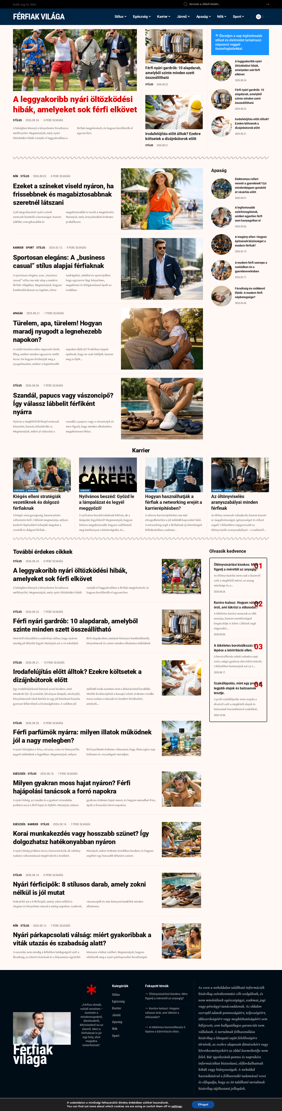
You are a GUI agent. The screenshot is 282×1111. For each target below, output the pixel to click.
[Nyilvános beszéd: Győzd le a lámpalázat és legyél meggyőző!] (108, 475)
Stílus (17, 120)
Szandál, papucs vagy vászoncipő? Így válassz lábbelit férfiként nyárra (63, 403)
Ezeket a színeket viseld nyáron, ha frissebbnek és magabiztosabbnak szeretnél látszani (63, 194)
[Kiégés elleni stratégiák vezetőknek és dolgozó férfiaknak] (42, 475)
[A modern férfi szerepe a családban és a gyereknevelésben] (221, 270)
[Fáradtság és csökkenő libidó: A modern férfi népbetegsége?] (221, 296)
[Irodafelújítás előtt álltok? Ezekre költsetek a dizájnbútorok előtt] (174, 112)
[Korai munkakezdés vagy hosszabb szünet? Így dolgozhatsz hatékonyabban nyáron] (181, 839)
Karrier (18, 247)
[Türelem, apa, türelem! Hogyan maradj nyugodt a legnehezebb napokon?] (162, 339)
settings (176, 1106)
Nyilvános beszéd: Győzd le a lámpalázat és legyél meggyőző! (106, 502)
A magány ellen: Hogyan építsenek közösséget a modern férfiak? (251, 241)
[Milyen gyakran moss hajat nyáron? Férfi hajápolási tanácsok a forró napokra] (181, 789)
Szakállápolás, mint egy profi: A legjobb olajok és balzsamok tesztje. (237, 688)
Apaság (18, 313)
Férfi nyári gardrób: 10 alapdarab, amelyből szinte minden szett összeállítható (173, 73)
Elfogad (203, 1104)
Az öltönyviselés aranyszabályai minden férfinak (234, 502)
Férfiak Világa (38, 16)
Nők (15, 176)
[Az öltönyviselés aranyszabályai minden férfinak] (240, 475)
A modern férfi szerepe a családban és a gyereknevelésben (251, 267)
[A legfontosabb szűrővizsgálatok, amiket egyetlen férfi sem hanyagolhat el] (221, 217)
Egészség (19, 490)
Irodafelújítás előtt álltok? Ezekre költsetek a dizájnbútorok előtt (252, 123)
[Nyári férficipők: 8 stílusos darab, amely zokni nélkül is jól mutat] (181, 890)
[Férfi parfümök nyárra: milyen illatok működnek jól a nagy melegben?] (181, 738)
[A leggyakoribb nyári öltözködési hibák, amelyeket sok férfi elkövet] (75, 60)
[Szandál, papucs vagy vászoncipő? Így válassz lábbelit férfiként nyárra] (162, 408)
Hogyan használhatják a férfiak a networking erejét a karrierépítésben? (173, 502)
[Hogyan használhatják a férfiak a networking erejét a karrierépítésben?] (174, 475)
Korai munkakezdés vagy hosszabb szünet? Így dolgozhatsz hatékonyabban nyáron (81, 838)
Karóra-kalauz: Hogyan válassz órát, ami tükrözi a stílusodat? (162, 1013)
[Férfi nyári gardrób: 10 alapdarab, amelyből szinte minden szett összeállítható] (174, 46)
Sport (30, 247)
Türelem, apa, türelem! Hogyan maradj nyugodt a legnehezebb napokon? (57, 331)
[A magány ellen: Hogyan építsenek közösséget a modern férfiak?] (221, 244)
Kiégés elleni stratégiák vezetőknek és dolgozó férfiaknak (37, 502)
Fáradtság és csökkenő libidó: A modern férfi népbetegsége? (250, 293)
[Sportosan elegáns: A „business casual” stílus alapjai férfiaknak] (162, 269)
